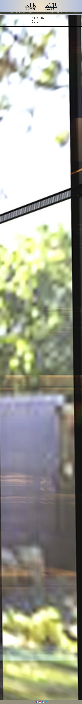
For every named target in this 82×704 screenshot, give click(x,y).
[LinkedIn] (43, 702)
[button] (10, 13)
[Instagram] (40, 702)
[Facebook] (37, 702)
